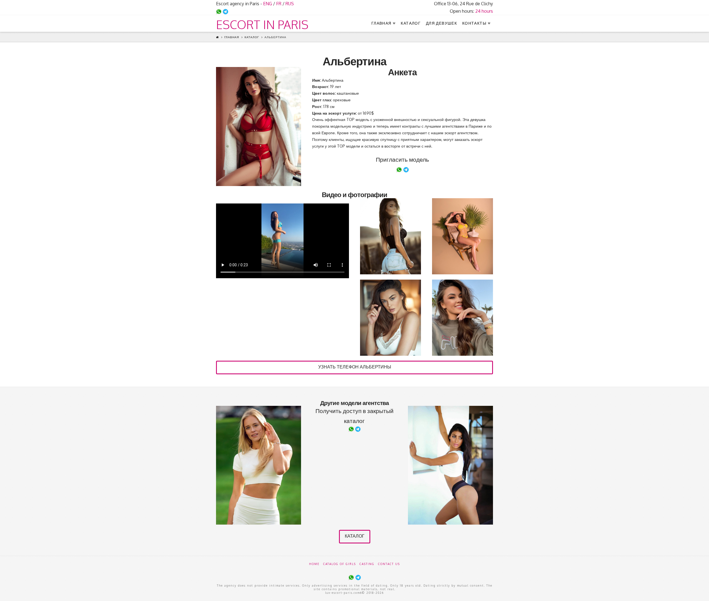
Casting (366, 564)
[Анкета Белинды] (450, 465)
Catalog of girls (339, 564)
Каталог (252, 37)
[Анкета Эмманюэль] (258, 465)
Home (314, 564)
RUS (290, 3)
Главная (231, 37)
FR (278, 3)
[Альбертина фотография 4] (390, 318)
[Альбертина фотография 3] (462, 236)
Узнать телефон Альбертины (354, 367)
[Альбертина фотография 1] (258, 126)
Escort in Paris (262, 24)
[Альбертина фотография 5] (462, 318)
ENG (267, 3)
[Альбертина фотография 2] (390, 236)
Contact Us (389, 564)
